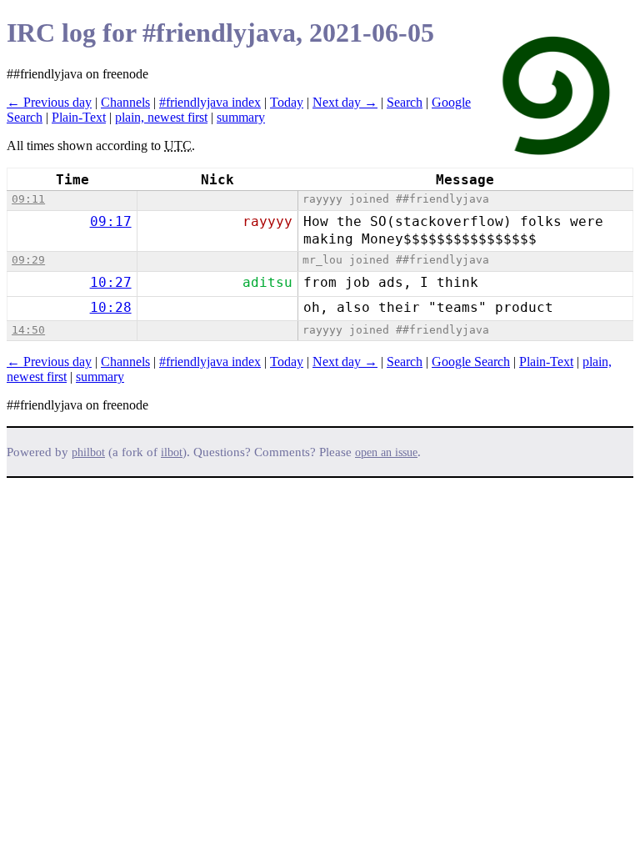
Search (404, 102)
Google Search (471, 361)
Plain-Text (79, 117)
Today (286, 102)
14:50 (28, 330)
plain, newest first (161, 117)
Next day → (345, 102)
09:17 (111, 221)
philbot (88, 452)
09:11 (28, 199)
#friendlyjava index (210, 102)
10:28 (111, 307)
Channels (125, 102)
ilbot (171, 452)
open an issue (386, 452)
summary (241, 117)
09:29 (28, 260)
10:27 (111, 282)
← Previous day (49, 102)
